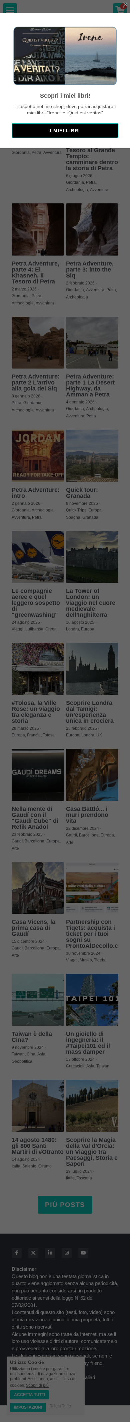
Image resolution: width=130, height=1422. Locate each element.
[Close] (125, 5)
